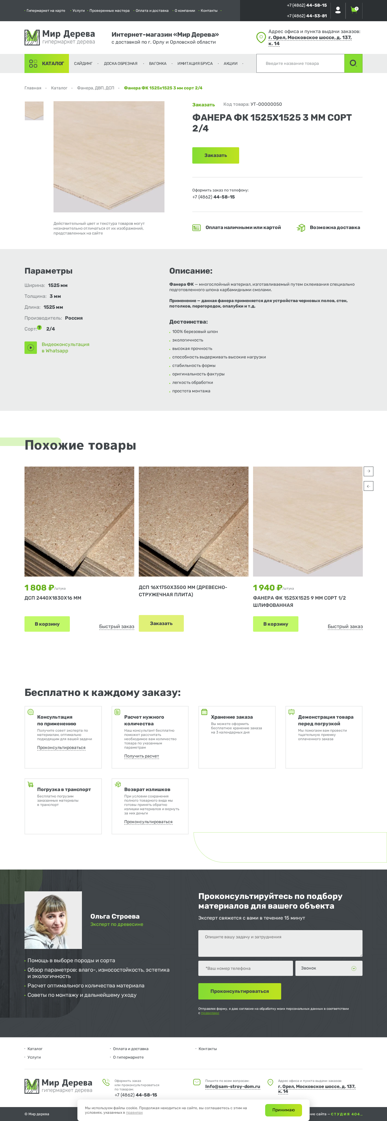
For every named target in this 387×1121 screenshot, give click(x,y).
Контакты (209, 10)
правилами (210, 1013)
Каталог (53, 63)
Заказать (161, 623)
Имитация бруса (195, 63)
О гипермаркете (128, 1057)
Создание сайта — (314, 1114)
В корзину (47, 624)
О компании (185, 10)
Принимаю (283, 1110)
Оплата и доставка (152, 10)
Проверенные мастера (109, 10)
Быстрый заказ (116, 626)
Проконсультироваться (61, 747)
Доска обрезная (121, 63)
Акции (231, 63)
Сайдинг (83, 63)
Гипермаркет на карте (46, 10)
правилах (134, 1112)
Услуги (79, 10)
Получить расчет (141, 756)
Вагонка (158, 63)
